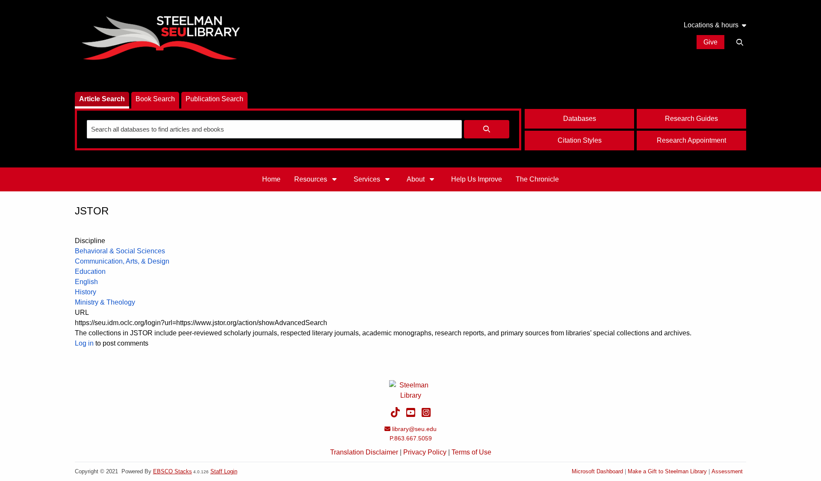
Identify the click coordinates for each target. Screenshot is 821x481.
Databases (579, 118)
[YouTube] (410, 412)
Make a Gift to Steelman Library (667, 471)
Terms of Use (471, 452)
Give (710, 42)
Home (271, 179)
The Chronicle (537, 179)
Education (90, 271)
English (86, 281)
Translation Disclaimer (364, 452)
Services (368, 179)
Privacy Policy (424, 452)
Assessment (727, 471)
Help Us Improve (476, 179)
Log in (84, 343)
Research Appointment (691, 140)
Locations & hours (711, 25)
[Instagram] (426, 412)
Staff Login (223, 471)
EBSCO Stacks (172, 471)
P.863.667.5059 (411, 438)
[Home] (160, 36)
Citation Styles (580, 140)
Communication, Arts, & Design (122, 261)
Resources (311, 179)
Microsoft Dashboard (597, 471)
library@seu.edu (414, 428)
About (416, 179)
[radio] (102, 100)
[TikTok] (395, 412)
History (85, 292)
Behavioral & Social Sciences (120, 251)
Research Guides (691, 118)
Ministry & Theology (105, 302)
